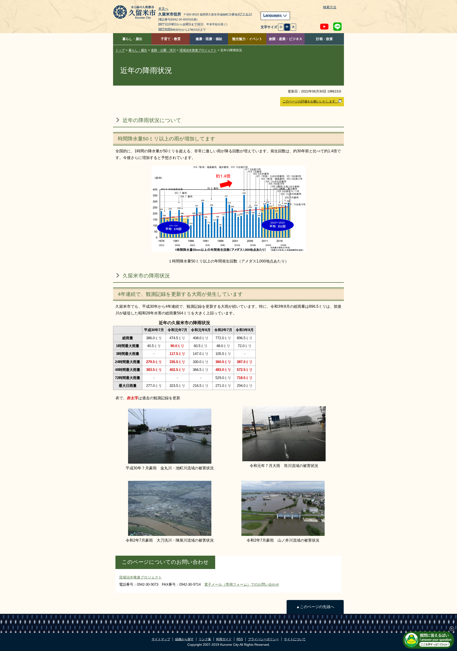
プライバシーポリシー (263, 639)
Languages (273, 15)
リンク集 (205, 639)
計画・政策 (324, 39)
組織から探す (184, 639)
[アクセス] (245, 14)
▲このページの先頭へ (315, 607)
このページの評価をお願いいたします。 (310, 101)
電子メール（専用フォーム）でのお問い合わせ (241, 584)
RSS (240, 639)
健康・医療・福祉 (209, 39)
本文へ (163, 8)
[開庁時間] (164, 29)
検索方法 (329, 7)
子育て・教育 (171, 39)
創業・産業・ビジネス (285, 39)
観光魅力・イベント (247, 39)
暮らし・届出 (132, 39)
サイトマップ (161, 639)
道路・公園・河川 (163, 50)
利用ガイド (224, 639)
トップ (120, 50)
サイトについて (295, 639)
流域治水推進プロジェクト (198, 50)
